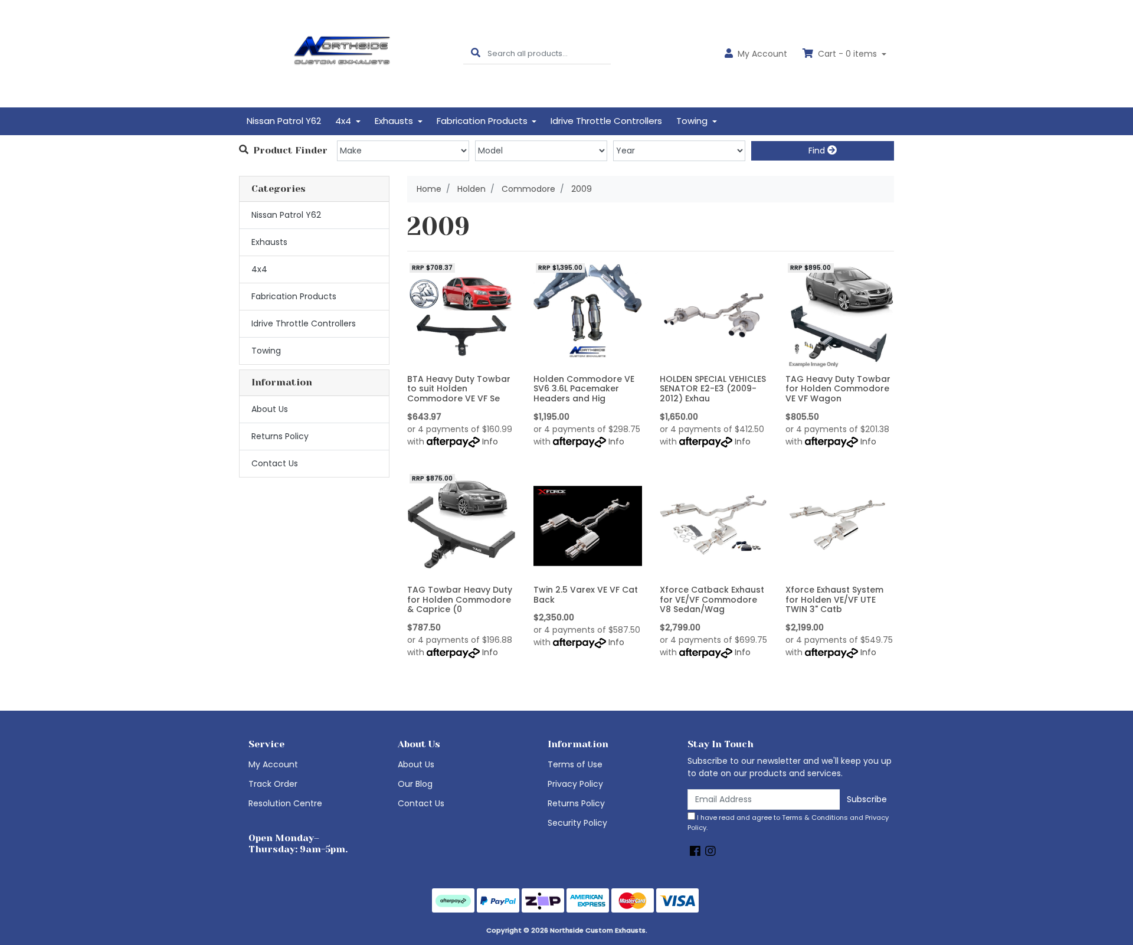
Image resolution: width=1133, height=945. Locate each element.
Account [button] (762, 54)
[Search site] (475, 53)
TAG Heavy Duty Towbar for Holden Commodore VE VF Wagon (837, 389)
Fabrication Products (293, 296)
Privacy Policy (575, 784)
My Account (273, 764)
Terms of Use (575, 764)
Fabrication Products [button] (483, 121)
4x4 (259, 269)
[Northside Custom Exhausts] (342, 53)
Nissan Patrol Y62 (284, 121)
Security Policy (577, 823)
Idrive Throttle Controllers (606, 121)
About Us (269, 409)
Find (817, 150)
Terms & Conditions (815, 817)
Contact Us (274, 463)
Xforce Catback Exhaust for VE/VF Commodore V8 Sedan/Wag (712, 600)
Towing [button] (693, 121)
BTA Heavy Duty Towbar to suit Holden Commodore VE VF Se (458, 389)
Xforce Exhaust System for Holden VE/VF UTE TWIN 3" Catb (834, 600)
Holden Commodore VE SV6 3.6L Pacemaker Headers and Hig (583, 389)
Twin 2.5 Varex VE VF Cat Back (585, 595)
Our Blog (415, 784)
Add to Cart (461, 361)
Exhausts (269, 242)
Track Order (272, 784)
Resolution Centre (285, 803)
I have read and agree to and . (788, 822)
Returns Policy (280, 436)
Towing (266, 351)
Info (490, 441)
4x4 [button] (344, 121)
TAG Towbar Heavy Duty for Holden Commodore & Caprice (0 (459, 600)
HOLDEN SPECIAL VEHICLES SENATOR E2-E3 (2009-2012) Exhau (713, 389)
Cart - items (847, 54)
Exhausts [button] (395, 121)
